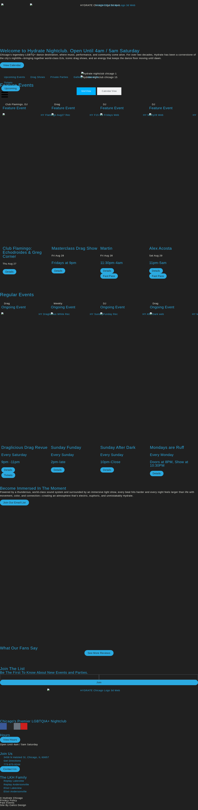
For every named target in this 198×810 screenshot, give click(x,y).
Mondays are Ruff (167, 447)
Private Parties (59, 77)
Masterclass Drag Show (74, 248)
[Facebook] (3, 726)
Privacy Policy (8, 800)
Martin (106, 248)
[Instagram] (10, 726)
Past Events (7, 802)
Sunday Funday (66, 447)
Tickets (8, 82)
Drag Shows (37, 77)
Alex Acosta (160, 248)
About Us (93, 77)
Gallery (78, 77)
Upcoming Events (14, 77)
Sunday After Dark (118, 447)
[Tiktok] (17, 726)
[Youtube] (24, 726)
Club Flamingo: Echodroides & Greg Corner (22, 252)
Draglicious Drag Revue (24, 447)
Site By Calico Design (13, 805)
